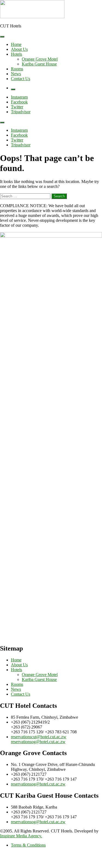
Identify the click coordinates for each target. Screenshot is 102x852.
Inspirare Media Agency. (21, 836)
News (16, 73)
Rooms (17, 69)
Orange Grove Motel (40, 59)
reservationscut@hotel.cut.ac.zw (38, 736)
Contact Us (20, 78)
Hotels (16, 54)
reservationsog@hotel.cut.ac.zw (38, 741)
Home (16, 44)
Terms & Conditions (28, 845)
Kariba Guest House (39, 64)
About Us (19, 49)
